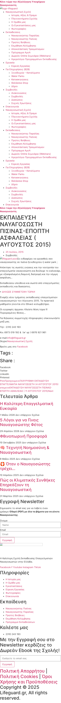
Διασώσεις (17, 99)
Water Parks (17, 76)
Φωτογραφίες (18, 28)
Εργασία (10, 62)
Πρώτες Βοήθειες (20, 42)
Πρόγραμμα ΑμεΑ (20, 52)
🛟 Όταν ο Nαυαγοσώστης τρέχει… (25, 466)
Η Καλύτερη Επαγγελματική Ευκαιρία (26, 406)
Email (3, 530)
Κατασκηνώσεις (19, 79)
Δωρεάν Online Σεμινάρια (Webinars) (31, 55)
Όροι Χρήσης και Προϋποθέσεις (29, 679)
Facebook (22, 346)
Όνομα (3, 520)
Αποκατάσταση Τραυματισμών (27, 49)
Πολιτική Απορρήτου (22, 671)
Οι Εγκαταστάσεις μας (23, 25)
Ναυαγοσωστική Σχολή (18, 11)
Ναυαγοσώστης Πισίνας (24, 38)
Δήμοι (14, 86)
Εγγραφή (7, 664)
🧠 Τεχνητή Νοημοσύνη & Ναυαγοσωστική (24, 450)
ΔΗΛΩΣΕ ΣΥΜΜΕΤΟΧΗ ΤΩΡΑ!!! (18, 291)
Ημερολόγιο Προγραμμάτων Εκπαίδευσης (34, 59)
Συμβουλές (11, 89)
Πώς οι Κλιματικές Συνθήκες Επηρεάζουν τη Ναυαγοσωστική (27, 485)
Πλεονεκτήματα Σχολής (24, 18)
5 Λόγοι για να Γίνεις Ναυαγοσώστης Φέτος (21, 422)
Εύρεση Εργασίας (20, 66)
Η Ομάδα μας (18, 22)
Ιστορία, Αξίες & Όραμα (24, 15)
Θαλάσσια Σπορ (19, 82)
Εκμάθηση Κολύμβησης (23, 45)
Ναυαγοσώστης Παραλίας (25, 35)
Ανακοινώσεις (19, 93)
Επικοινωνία (12, 106)
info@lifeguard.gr (16, 337)
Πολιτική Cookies (19, 676)
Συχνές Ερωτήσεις (21, 103)
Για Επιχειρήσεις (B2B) (18, 69)
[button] (30, 367)
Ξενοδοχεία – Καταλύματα (25, 72)
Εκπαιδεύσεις (13, 32)
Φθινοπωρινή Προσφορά (23, 436)
